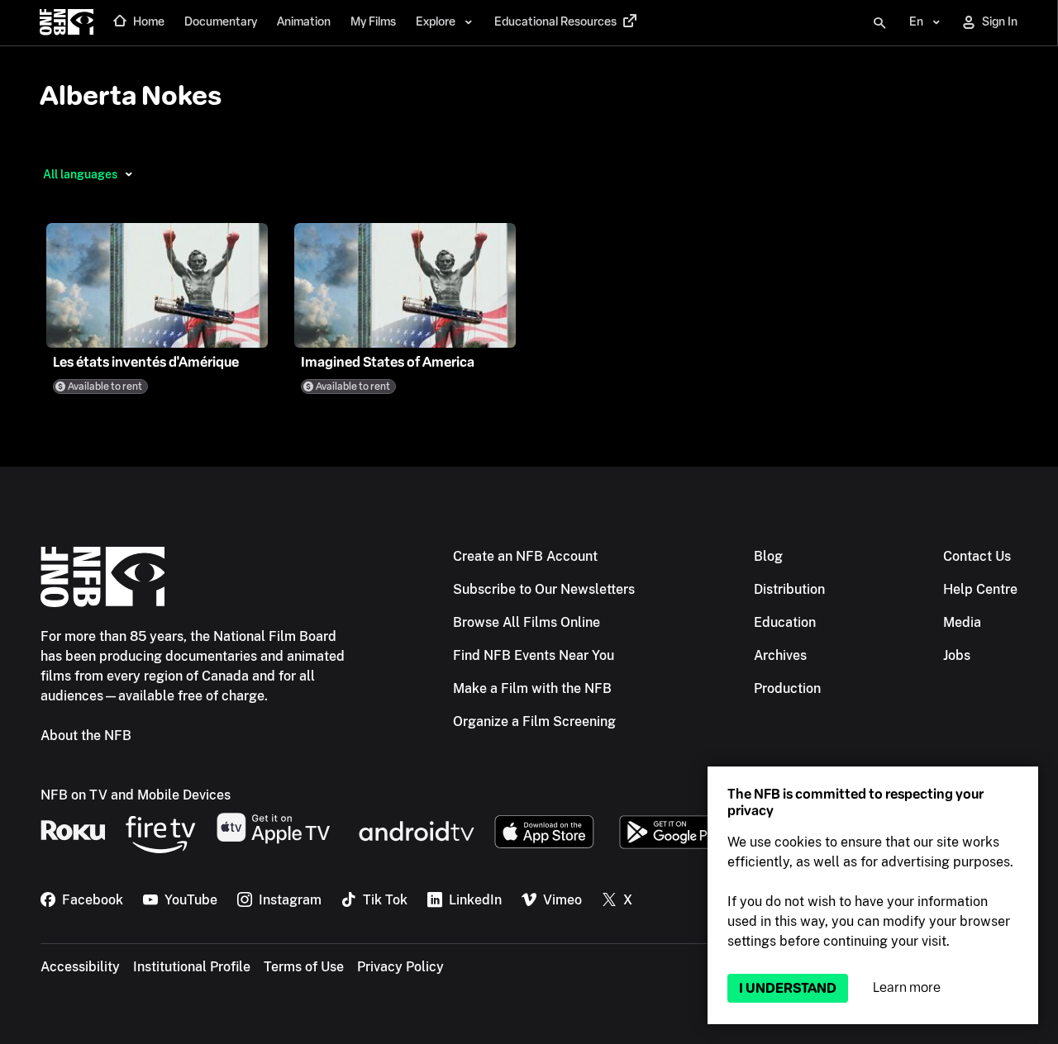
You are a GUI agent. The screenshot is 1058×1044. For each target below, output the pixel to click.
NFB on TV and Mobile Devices (136, 795)
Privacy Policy (400, 967)
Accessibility (80, 967)
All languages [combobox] (80, 174)
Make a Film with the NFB (532, 688)
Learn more (907, 987)
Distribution (789, 589)
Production (787, 688)
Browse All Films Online (526, 622)
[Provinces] (128, 174)
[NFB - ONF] (66, 23)
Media (962, 622)
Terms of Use (304, 967)
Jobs (956, 655)
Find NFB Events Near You (533, 655)
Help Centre (980, 589)
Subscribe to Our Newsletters (544, 589)
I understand (787, 988)
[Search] (879, 23)
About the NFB (86, 735)
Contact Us (977, 556)
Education (785, 622)
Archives (780, 655)
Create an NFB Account (525, 556)
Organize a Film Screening (534, 721)
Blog (768, 556)
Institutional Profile (191, 967)
